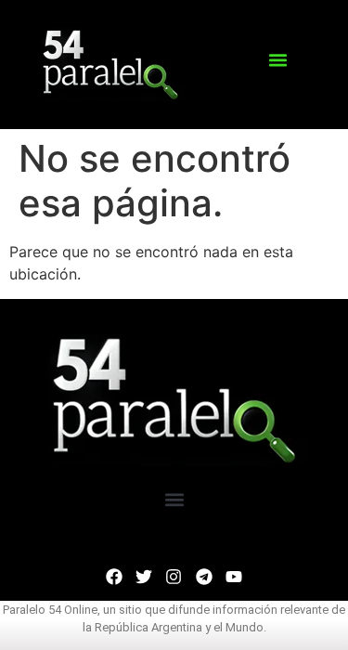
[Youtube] (234, 577)
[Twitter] (144, 577)
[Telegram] (204, 577)
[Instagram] (173, 577)
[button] (278, 60)
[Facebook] (114, 577)
